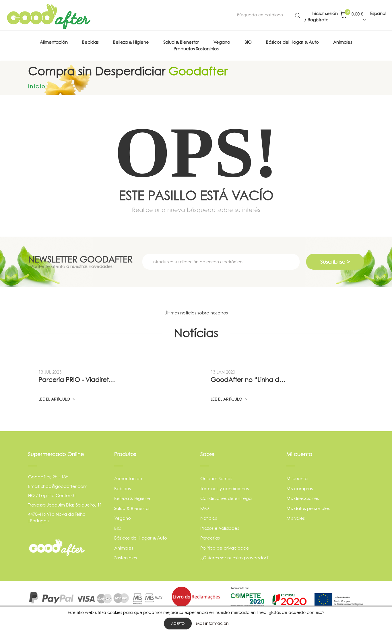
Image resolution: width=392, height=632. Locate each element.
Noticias (208, 518)
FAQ (204, 508)
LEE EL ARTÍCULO (54, 399)
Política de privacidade (224, 548)
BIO (117, 528)
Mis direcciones (302, 498)
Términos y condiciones (224, 488)
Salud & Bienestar (132, 508)
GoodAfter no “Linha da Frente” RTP (250, 379)
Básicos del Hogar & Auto (140, 538)
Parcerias (210, 538)
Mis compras (299, 488)
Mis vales (295, 518)
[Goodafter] (49, 16)
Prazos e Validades (219, 528)
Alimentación (128, 478)
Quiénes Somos (216, 478)
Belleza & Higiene (132, 498)
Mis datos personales (308, 508)
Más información (212, 623)
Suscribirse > (335, 262)
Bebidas (122, 488)
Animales (123, 548)
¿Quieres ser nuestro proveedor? (234, 558)
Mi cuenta (297, 478)
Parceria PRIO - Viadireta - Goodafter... (77, 379)
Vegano (122, 518)
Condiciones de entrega (226, 498)
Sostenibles (125, 558)
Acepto (178, 623)
